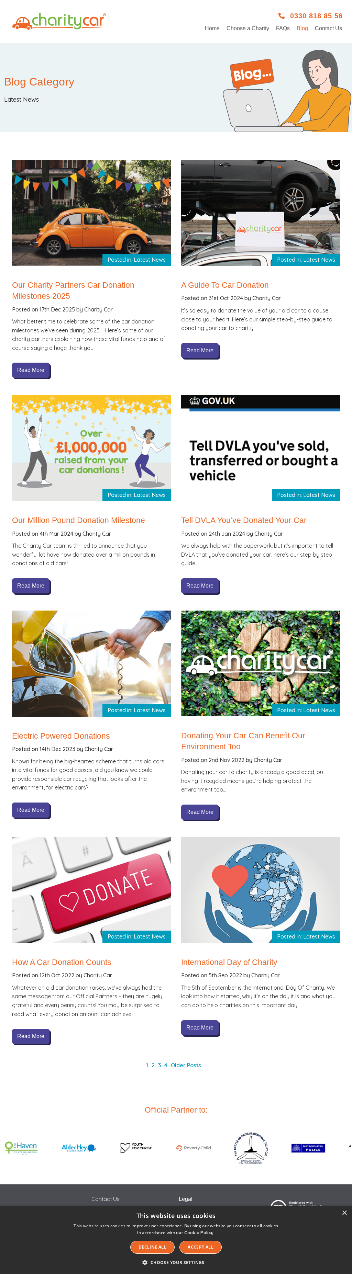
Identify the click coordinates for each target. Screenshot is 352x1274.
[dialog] (176, 1240)
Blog (302, 28)
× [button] (344, 1213)
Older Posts (186, 1065)
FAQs (283, 28)
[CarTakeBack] (59, 21)
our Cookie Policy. (195, 1232)
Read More (30, 370)
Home (212, 28)
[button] (175, 1262)
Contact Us (328, 28)
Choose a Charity (248, 28)
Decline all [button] (152, 1247)
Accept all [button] (200, 1247)
